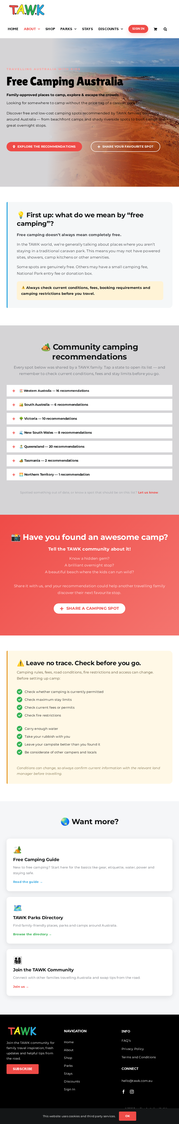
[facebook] (124, 1092)
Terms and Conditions (139, 1057)
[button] (165, 29)
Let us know (148, 492)
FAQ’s (126, 1041)
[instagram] (132, 1092)
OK (127, 1116)
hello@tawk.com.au (137, 1081)
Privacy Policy (133, 1049)
